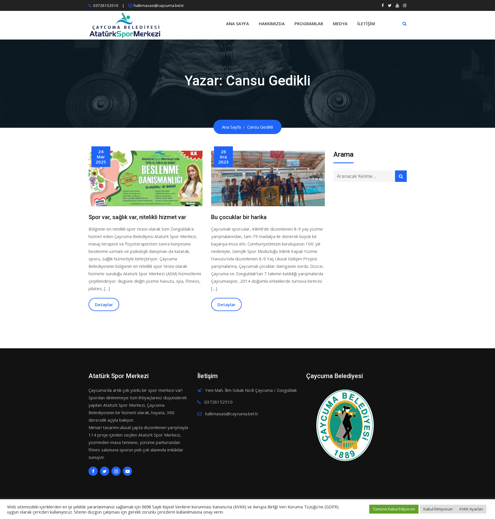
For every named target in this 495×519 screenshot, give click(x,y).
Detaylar (104, 304)
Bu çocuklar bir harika (239, 217)
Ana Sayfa (237, 23)
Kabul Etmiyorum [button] (438, 509)
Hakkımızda (272, 23)
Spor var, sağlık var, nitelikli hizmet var (137, 217)
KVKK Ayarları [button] (471, 509)
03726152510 (105, 5)
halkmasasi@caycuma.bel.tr (159, 5)
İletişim (366, 23)
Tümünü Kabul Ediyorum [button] (394, 509)
